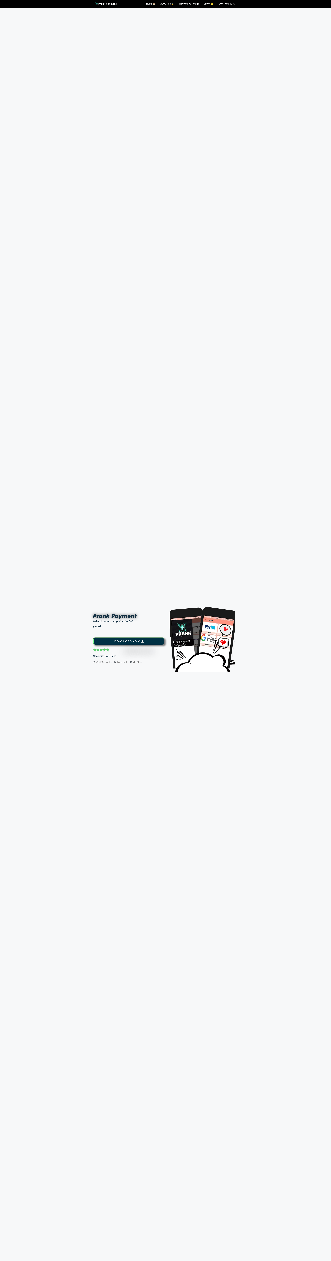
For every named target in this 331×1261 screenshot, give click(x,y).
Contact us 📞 (227, 3)
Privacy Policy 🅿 (189, 3)
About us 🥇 (167, 3)
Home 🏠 (150, 3)
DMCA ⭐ (208, 3)
